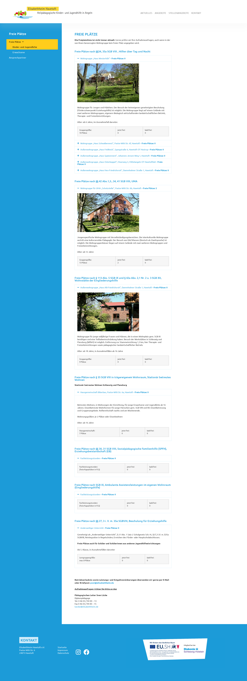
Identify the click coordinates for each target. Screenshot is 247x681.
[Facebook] (86, 652)
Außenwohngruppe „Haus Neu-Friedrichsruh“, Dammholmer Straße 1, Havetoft (124, 170)
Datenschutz (63, 653)
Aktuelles (146, 12)
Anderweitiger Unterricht (99, 528)
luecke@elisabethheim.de (86, 606)
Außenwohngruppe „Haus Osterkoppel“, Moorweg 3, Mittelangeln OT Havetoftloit (119, 163)
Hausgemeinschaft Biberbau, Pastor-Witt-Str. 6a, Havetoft (114, 392)
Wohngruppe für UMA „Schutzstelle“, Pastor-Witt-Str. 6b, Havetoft (118, 188)
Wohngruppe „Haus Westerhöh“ (102, 58)
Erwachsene (19, 52)
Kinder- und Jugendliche (25, 47)
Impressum (63, 650)
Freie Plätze (15, 41)
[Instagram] (78, 652)
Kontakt (196, 12)
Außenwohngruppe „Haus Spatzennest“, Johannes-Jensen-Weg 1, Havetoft (122, 155)
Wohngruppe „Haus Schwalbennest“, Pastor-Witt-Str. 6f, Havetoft (118, 143)
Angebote (160, 12)
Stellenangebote (179, 12)
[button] (123, 58)
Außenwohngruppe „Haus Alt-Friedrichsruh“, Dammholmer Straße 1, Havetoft (123, 287)
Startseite (62, 647)
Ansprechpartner (17, 57)
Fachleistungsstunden (98, 458)
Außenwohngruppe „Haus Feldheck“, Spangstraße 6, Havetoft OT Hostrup (122, 149)
